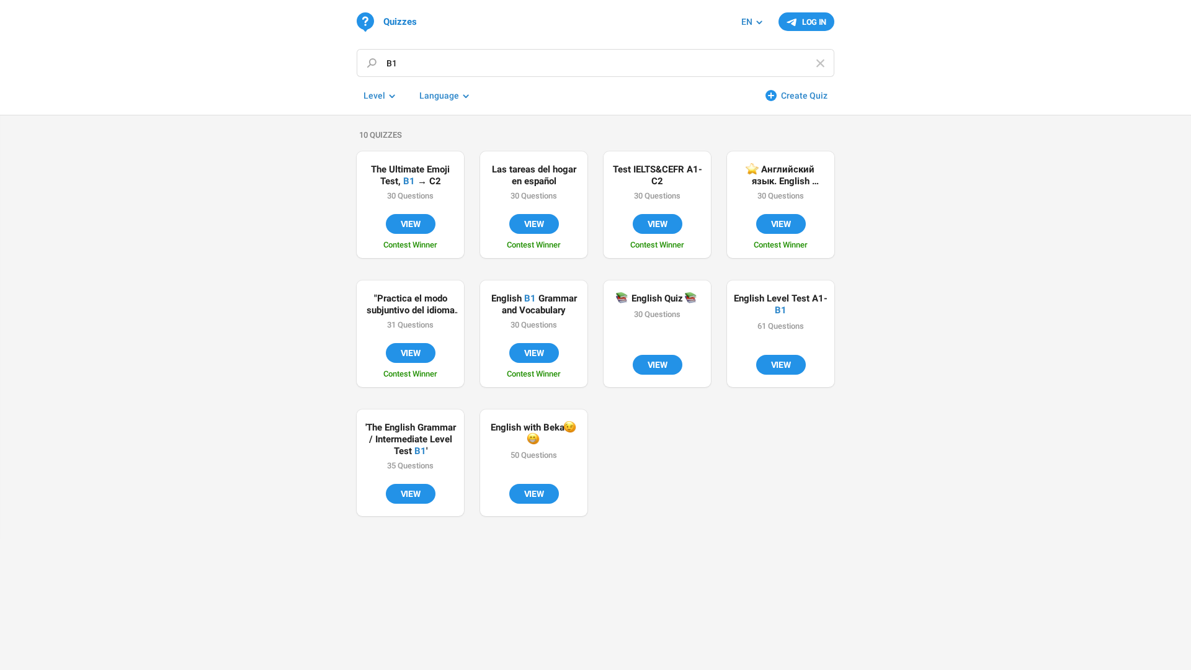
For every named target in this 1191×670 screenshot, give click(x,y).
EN (746, 22)
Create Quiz (804, 95)
